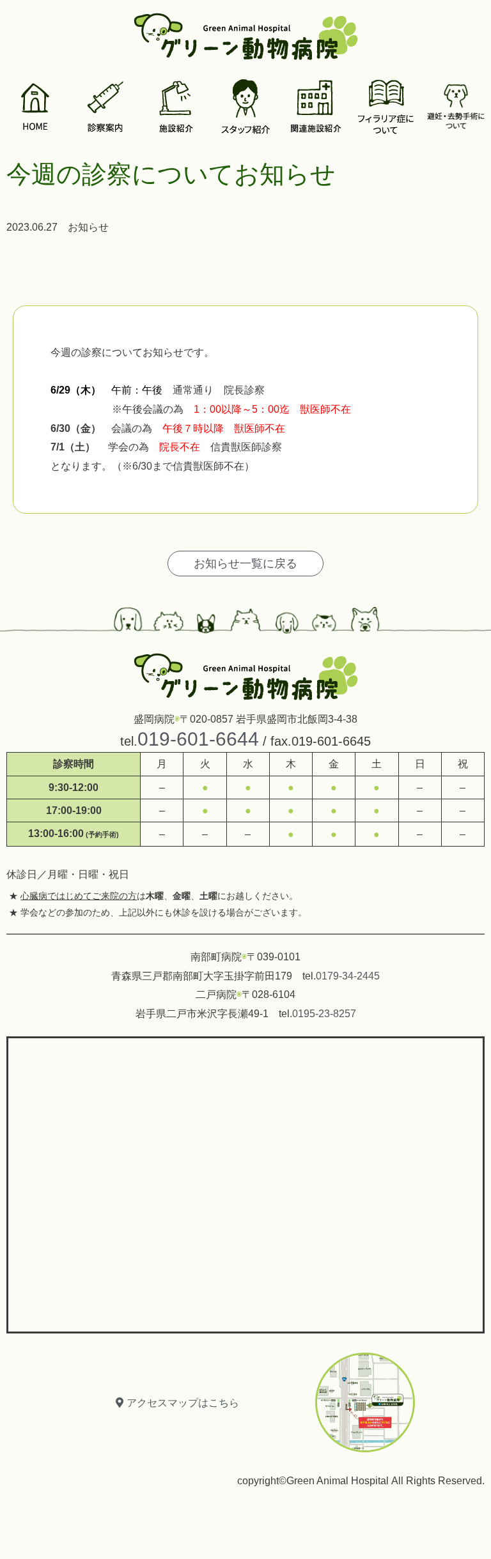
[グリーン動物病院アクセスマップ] (245, 1182)
